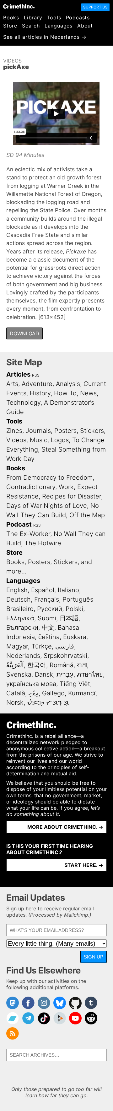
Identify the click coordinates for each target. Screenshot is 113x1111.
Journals (38, 430)
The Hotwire (42, 543)
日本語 (69, 618)
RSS (36, 375)
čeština (49, 637)
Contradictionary (30, 487)
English (17, 590)
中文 (48, 627)
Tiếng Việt (75, 684)
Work (66, 487)
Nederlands (23, 655)
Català (15, 693)
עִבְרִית (64, 674)
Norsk (15, 702)
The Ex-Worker (28, 534)
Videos (12, 61)
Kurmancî (81, 693)
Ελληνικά (20, 618)
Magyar (17, 646)
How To (65, 393)
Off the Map (87, 515)
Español (42, 590)
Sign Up (93, 956)
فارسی (64, 646)
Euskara (74, 637)
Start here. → (83, 865)
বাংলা (82, 665)
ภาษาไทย (90, 674)
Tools (54, 17)
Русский (49, 609)
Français (46, 599)
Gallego (53, 693)
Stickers (92, 430)
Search (31, 26)
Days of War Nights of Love (46, 505)
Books (11, 17)
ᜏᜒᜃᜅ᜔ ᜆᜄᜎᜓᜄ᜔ (48, 702)
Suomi (47, 618)
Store (10, 26)
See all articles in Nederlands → (45, 37)
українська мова (31, 684)
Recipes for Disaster (71, 496)
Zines (14, 430)
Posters (65, 430)
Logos (60, 440)
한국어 (36, 665)
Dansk (44, 674)
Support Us (95, 7)
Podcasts (78, 17)
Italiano (68, 590)
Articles (18, 374)
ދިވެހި (34, 693)
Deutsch (18, 599)
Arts (12, 384)
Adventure (37, 384)
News (88, 393)
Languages (59, 26)
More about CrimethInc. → (65, 827)
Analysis (68, 384)
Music (38, 440)
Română (61, 665)
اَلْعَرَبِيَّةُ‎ (15, 665)
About (85, 26)
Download (24, 333)
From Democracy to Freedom (49, 477)
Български (22, 627)
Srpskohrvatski (65, 655)
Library (33, 17)
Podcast (19, 524)
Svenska (18, 674)
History (40, 393)
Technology (23, 402)
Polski (74, 609)
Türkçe (41, 646)
